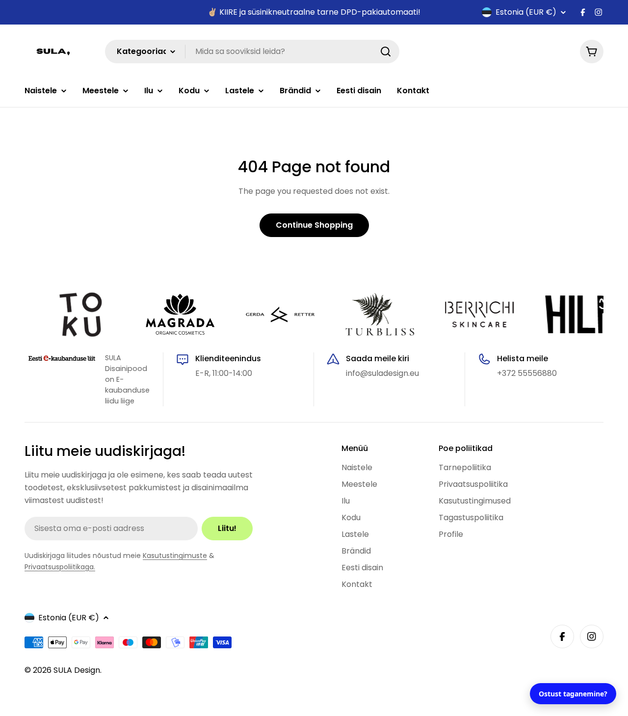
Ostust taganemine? (573, 693)
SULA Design (76, 670)
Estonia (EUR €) (526, 12)
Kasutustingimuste (175, 555)
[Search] (386, 51)
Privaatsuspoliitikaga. (60, 567)
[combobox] (252, 51)
